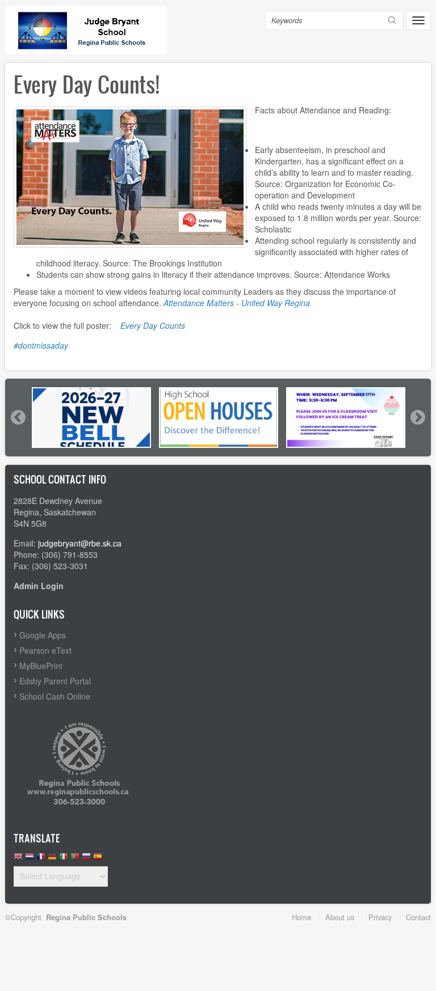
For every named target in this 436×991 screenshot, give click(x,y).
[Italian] (63, 859)
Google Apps (42, 635)
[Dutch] (29, 859)
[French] (40, 859)
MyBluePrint (40, 665)
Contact (418, 917)
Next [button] (417, 417)
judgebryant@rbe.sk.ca (79, 543)
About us (339, 917)
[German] (52, 859)
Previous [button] (18, 417)
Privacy (380, 917)
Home (301, 917)
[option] (91, 417)
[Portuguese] (74, 859)
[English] (18, 859)
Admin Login (39, 585)
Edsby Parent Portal (55, 681)
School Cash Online (54, 696)
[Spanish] (97, 859)
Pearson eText (45, 650)
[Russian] (86, 859)
